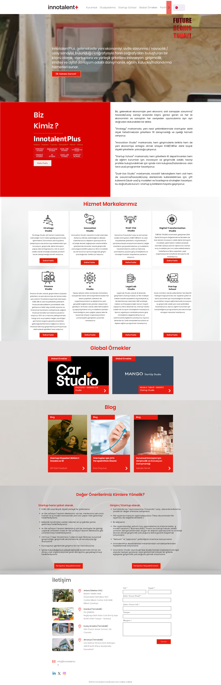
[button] (91, 7)
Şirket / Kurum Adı (130, 604)
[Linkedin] (54, 673)
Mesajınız (126, 620)
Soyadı (150, 588)
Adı (124, 588)
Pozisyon (126, 612)
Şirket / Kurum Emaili (131, 596)
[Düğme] (105, 390)
